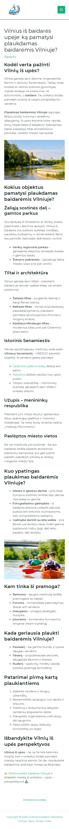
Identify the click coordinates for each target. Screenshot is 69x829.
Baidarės (10, 57)
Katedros (19, 374)
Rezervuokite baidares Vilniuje (29, 773)
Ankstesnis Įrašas (34, 800)
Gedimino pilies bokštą (29, 366)
